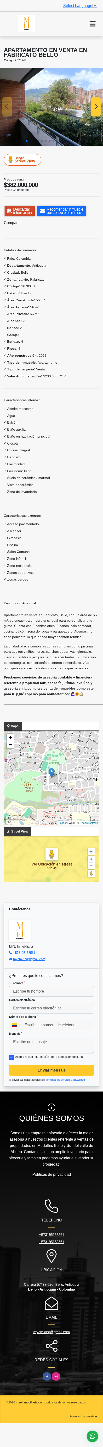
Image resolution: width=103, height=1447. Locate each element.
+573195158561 (24, 953)
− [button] (10, 745)
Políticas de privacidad (51, 1174)
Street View (25, 159)
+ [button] (10, 737)
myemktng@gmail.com (29, 959)
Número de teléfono (23, 1017)
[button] (27, 141)
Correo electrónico (22, 1000)
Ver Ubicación (43, 864)
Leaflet (63, 823)
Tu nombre (17, 983)
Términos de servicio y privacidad (65, 1079)
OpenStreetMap (89, 823)
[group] (51, 107)
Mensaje (15, 1034)
